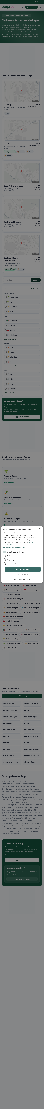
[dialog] (22, 554)
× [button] (39, 528)
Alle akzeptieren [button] (22, 569)
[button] (22, 548)
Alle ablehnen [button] (22, 575)
